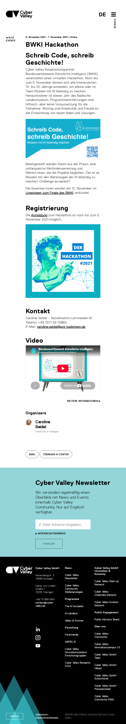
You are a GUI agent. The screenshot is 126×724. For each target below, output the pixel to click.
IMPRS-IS (70, 641)
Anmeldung (39, 215)
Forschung (71, 627)
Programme (72, 599)
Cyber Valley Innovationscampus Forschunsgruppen (76, 652)
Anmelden (49, 543)
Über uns (100, 626)
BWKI (32, 454)
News (68, 568)
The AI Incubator (74, 606)
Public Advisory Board (106, 619)
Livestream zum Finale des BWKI (49, 193)
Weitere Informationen (83, 401)
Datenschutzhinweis (51, 533)
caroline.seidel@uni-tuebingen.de (61, 326)
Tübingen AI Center (56, 454)
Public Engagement (106, 612)
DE (102, 14)
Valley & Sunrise (74, 620)
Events (115, 24)
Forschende (71, 634)
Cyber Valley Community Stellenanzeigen (74, 588)
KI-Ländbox (71, 613)
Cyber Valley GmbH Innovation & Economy (106, 571)
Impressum (41, 714)
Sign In (14, 716)
